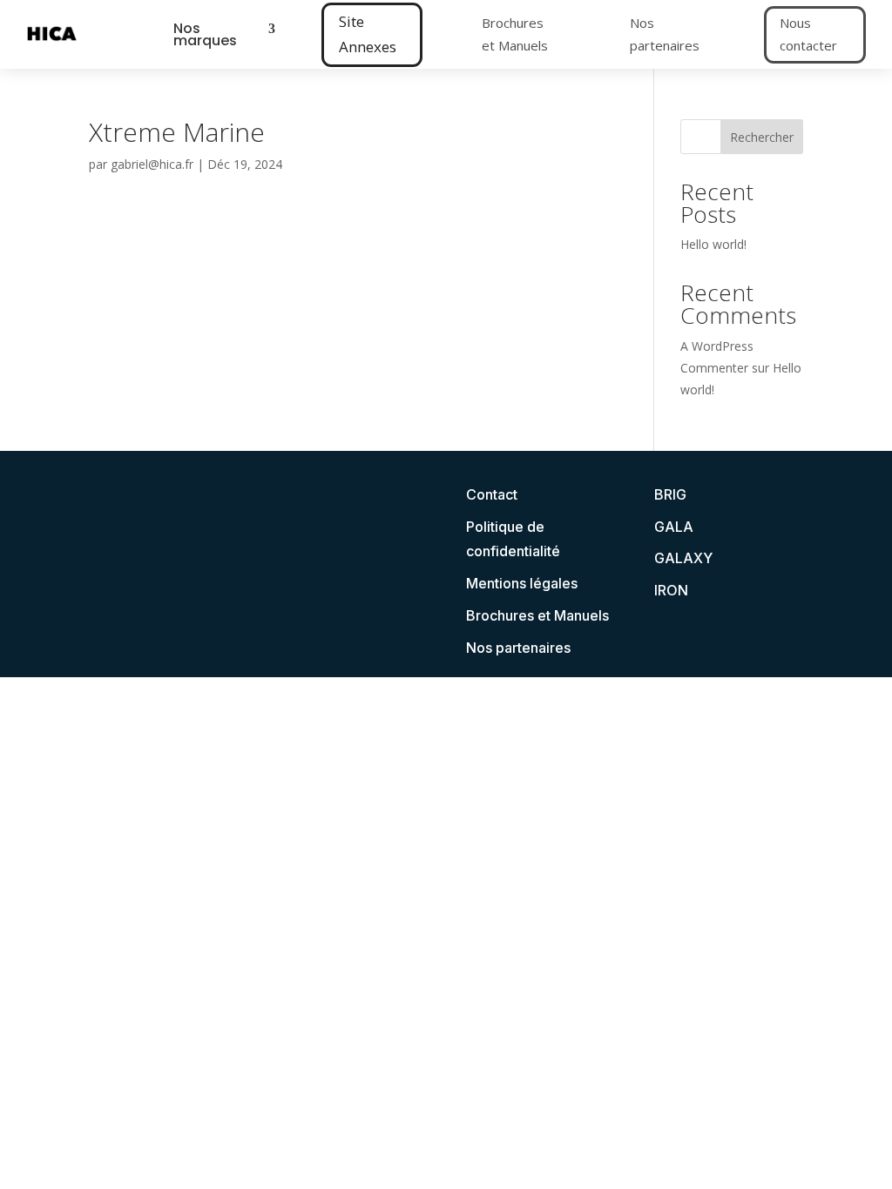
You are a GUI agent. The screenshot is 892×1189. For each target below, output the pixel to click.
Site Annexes (367, 34)
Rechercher (762, 137)
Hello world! (713, 244)
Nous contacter (808, 34)
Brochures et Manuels (515, 34)
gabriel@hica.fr (152, 164)
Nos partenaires (664, 34)
